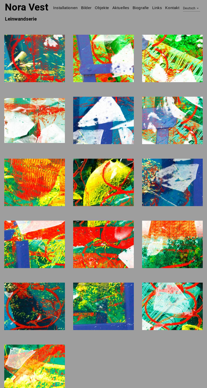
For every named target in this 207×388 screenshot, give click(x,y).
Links (157, 8)
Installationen (65, 8)
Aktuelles (120, 8)
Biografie (141, 8)
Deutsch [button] (189, 8)
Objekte (102, 8)
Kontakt (172, 8)
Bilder (86, 8)
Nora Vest (26, 7)
